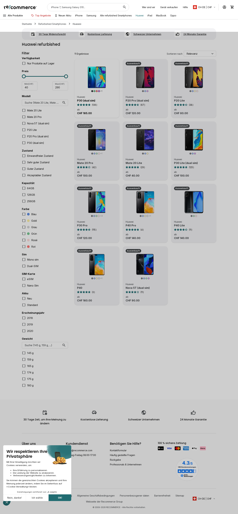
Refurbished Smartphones (52, 24)
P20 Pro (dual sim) (137, 100)
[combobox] (83, 7)
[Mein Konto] (224, 7)
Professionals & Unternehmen (126, 464)
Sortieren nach (174, 53)
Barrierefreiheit (162, 495)
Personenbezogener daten (134, 495)
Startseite (27, 24)
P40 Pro (131, 225)
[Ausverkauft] (145, 79)
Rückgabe (115, 459)
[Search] (124, 7)
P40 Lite (179, 225)
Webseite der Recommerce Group (104, 501)
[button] (204, 7)
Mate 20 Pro (85, 163)
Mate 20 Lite (134, 163)
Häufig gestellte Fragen (122, 455)
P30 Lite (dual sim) (186, 163)
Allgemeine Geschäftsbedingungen (96, 495)
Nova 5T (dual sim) (138, 287)
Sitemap (180, 495)
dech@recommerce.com (79, 450)
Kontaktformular (118, 450)
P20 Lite (179, 100)
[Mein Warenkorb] (232, 7)
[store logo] (20, 7)
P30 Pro (82, 225)
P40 (79, 287)
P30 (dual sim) (86, 100)
